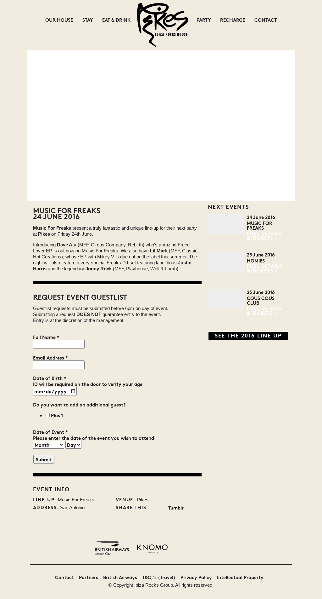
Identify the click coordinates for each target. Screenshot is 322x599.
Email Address (50, 357)
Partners (88, 577)
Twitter (152, 507)
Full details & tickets (264, 235)
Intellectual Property (240, 577)
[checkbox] (48, 415)
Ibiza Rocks (146, 585)
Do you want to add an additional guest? (79, 404)
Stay (87, 19)
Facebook (161, 507)
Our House (59, 19)
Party (204, 19)
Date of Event (50, 432)
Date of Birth (49, 378)
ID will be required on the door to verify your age (87, 384)
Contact (265, 19)
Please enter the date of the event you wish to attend (93, 438)
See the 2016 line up (248, 335)
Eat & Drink (116, 19)
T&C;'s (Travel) (158, 577)
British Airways (120, 577)
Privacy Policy (196, 577)
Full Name (46, 337)
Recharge (232, 19)
